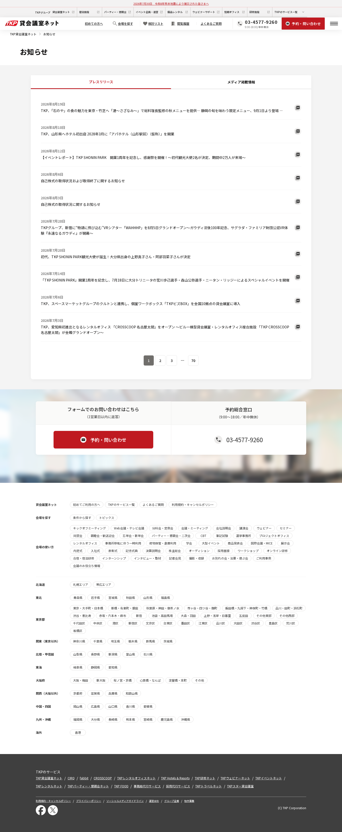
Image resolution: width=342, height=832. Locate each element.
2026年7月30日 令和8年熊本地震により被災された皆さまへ (171, 4)
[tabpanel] (171, 230)
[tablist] (171, 82)
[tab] (101, 82)
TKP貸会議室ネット (23, 34)
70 (193, 360)
